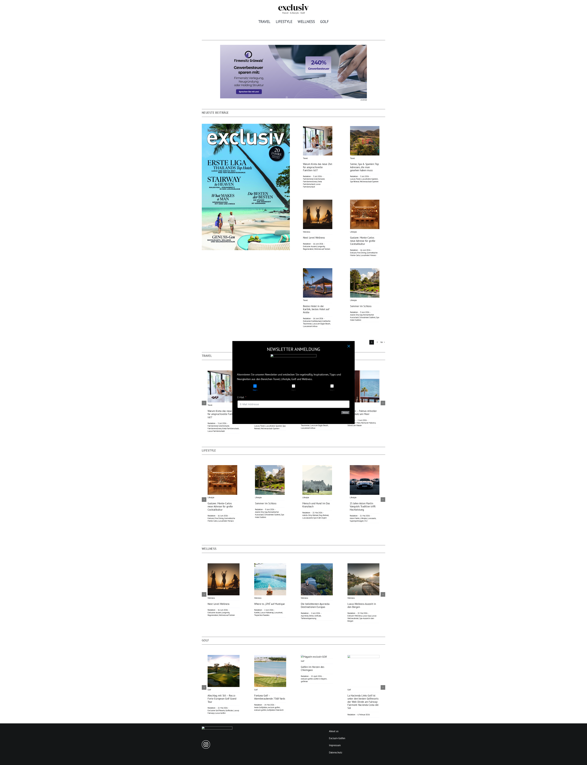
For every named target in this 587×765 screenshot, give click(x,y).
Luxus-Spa (366, 615)
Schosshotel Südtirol (367, 317)
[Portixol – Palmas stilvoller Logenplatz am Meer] (363, 372)
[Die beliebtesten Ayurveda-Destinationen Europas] (317, 565)
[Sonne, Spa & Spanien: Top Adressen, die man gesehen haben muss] (364, 128)
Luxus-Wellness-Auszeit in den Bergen (361, 605)
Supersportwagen (357, 521)
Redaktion (307, 176)
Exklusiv (353, 252)
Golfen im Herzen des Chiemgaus (312, 668)
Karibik (257, 612)
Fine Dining (361, 252)
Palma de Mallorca (368, 423)
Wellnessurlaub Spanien (369, 181)
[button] (204, 403)
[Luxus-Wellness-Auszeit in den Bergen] (363, 565)
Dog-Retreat (324, 515)
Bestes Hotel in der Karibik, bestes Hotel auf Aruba (316, 309)
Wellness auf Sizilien (322, 249)
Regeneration (308, 249)
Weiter (345, 413)
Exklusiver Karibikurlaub (312, 321)
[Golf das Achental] (314, 656)
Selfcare (317, 615)
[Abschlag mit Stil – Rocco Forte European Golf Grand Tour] (224, 656)
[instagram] (206, 744)
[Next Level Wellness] (317, 201)
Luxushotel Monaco (368, 255)
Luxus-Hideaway (266, 612)
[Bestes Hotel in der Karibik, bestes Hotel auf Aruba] (317, 270)
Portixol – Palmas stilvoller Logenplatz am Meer (362, 412)
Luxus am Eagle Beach (321, 323)
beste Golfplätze (260, 707)
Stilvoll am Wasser (354, 425)
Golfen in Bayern (320, 678)
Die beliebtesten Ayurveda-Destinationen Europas (315, 605)
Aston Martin (355, 518)
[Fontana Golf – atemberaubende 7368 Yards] (270, 656)
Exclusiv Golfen (337, 738)
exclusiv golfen (274, 707)
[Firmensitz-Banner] (293, 46)
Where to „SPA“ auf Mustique (269, 604)
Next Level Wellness (314, 237)
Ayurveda (304, 615)
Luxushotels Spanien (369, 179)
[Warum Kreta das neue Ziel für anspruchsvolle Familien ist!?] (317, 128)
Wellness (306, 232)
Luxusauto (371, 518)
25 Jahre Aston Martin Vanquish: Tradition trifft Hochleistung (362, 506)
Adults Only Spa (356, 314)
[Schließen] (349, 346)
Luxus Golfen (220, 713)
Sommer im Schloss (360, 306)
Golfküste (229, 710)
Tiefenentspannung (308, 618)
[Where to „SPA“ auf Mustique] (270, 565)
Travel (305, 158)
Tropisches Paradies (261, 615)
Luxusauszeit (307, 518)
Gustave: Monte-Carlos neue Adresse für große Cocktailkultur (362, 241)
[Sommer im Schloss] (364, 270)
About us (333, 731)
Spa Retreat (354, 181)
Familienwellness (310, 181)
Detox (311, 615)
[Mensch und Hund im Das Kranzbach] (317, 466)
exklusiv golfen (260, 710)
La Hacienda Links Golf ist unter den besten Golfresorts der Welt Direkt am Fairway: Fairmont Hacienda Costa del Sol (362, 702)
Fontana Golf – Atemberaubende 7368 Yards (269, 697)
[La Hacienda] (363, 656)
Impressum (335, 745)
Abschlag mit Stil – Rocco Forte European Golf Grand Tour (222, 698)
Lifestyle (353, 232)
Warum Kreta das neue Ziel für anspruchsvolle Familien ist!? (317, 167)
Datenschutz (335, 752)
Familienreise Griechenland (314, 179)
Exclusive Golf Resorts (216, 710)
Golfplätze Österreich (275, 710)
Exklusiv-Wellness (354, 615)
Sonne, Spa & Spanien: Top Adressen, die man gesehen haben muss (364, 167)
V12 (365, 521)
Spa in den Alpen (320, 518)
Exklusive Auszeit (310, 246)
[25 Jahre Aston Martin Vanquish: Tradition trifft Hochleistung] (364, 466)
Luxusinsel (278, 612)
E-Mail (240, 397)
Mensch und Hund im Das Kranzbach (316, 505)
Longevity (321, 246)
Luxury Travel (355, 179)
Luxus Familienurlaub (311, 185)
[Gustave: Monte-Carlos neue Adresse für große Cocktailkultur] (364, 201)
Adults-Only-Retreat (310, 515)
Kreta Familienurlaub (312, 182)
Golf (209, 689)
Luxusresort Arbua (310, 326)
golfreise (304, 681)
